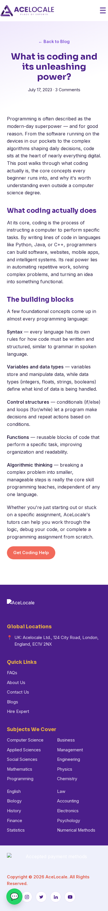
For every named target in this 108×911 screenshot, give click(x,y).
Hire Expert (18, 711)
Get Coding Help (31, 552)
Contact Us (18, 692)
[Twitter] (41, 896)
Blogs (12, 702)
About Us (16, 682)
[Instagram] (26, 896)
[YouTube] (70, 896)
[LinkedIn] (55, 896)
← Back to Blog (54, 41)
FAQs (12, 672)
